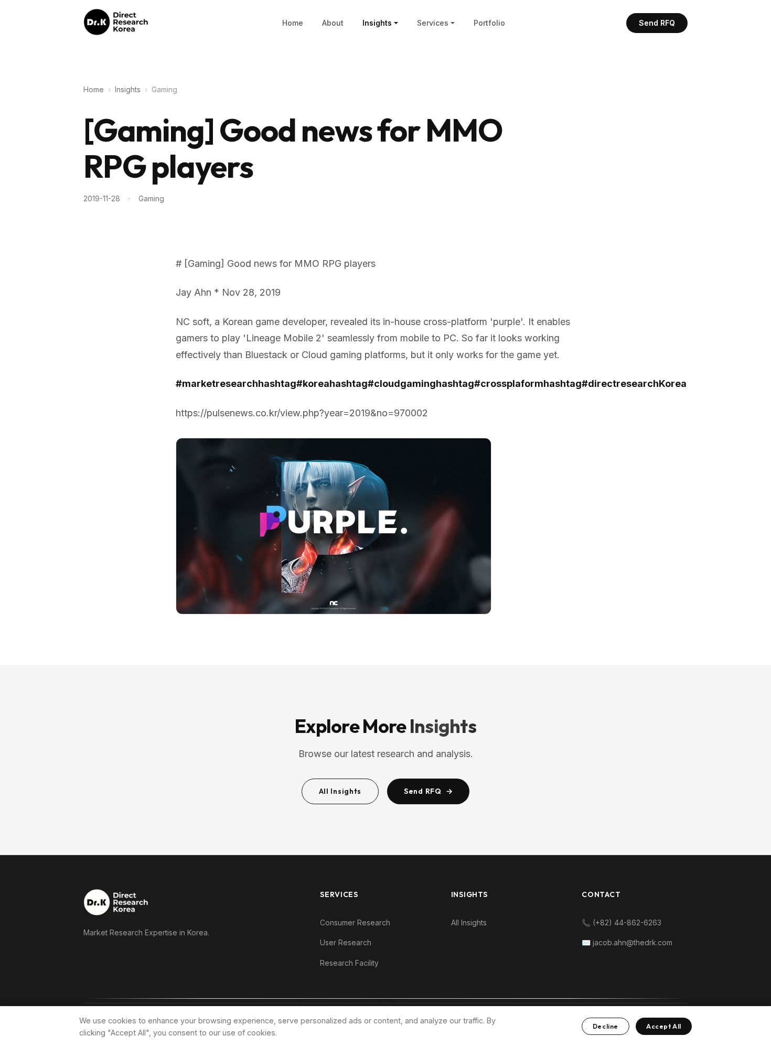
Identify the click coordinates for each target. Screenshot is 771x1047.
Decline (605, 1026)
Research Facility (349, 962)
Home (292, 22)
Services (432, 22)
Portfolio (489, 22)
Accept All (663, 1026)
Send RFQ (657, 22)
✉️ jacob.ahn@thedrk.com (627, 942)
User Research (345, 942)
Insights (377, 22)
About (333, 22)
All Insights (340, 791)
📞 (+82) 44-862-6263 (621, 922)
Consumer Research (355, 922)
